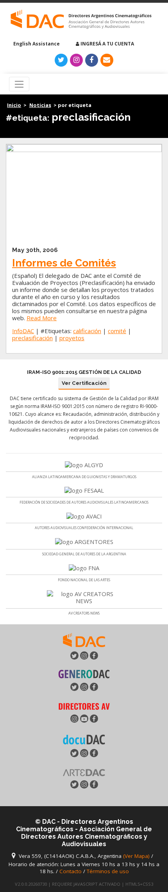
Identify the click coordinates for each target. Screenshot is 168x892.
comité (117, 331)
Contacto (70, 871)
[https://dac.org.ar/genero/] (84, 674)
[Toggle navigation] (19, 84)
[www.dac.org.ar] (84, 639)
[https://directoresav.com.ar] (84, 706)
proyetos (71, 338)
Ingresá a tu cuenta (106, 43)
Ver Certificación (84, 383)
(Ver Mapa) (137, 855)
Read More (42, 318)
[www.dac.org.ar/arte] (84, 771)
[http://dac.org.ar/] (81, 19)
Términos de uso (108, 871)
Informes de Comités (64, 263)
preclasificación (32, 338)
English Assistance (36, 43)
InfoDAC (23, 331)
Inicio (14, 105)
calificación (87, 331)
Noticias (40, 105)
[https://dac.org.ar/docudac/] (84, 738)
